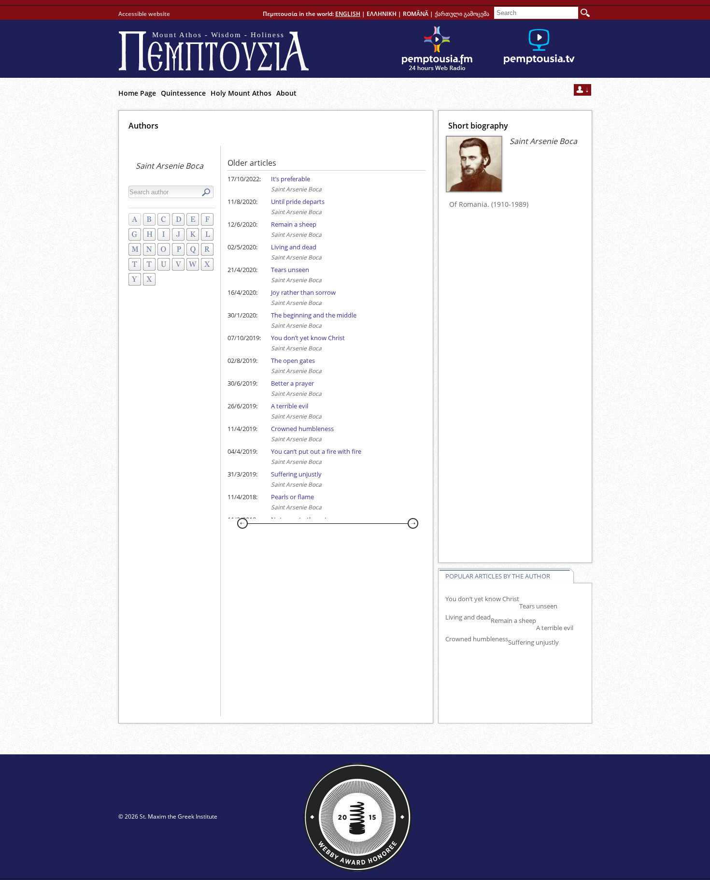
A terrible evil (289, 406)
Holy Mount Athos (241, 93)
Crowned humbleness (302, 428)
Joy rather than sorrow (303, 292)
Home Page (137, 93)
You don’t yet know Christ (308, 337)
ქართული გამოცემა (462, 14)
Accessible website (144, 14)
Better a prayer (292, 383)
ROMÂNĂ (415, 14)
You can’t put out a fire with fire (316, 451)
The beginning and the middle (313, 315)
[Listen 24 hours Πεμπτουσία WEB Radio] (437, 49)
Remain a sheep (293, 224)
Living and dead (293, 247)
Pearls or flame (292, 496)
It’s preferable (290, 178)
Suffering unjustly (296, 474)
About (286, 93)
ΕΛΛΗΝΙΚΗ (382, 14)
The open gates (293, 360)
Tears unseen (290, 269)
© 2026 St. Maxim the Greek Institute (167, 816)
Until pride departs (298, 201)
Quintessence (183, 93)
